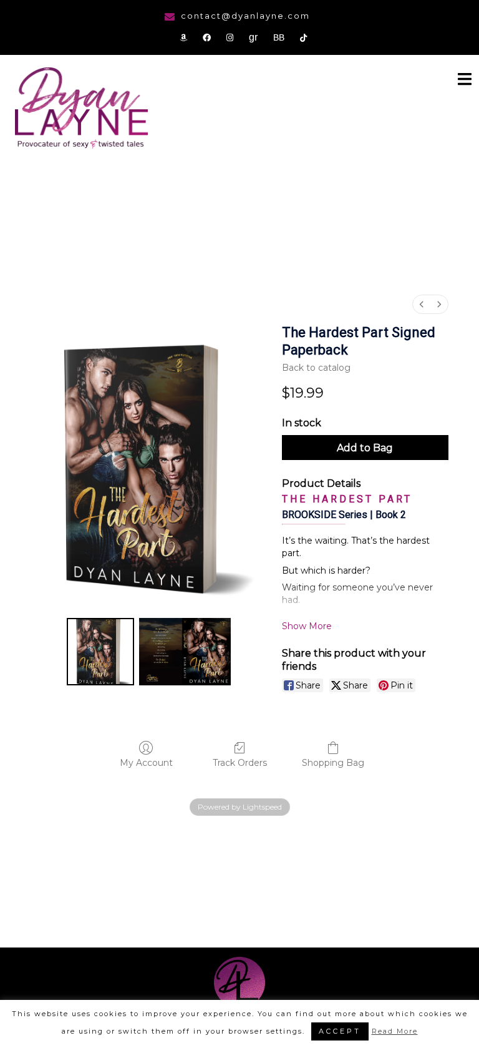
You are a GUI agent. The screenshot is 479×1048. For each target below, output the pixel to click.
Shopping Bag (333, 762)
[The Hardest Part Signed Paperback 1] (185, 651)
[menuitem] (421, 304)
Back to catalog (316, 367)
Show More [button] (307, 626)
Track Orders (240, 762)
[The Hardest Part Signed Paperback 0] (100, 651)
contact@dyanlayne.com (245, 16)
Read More (395, 1031)
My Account (146, 762)
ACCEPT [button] (340, 1031)
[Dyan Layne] (81, 109)
